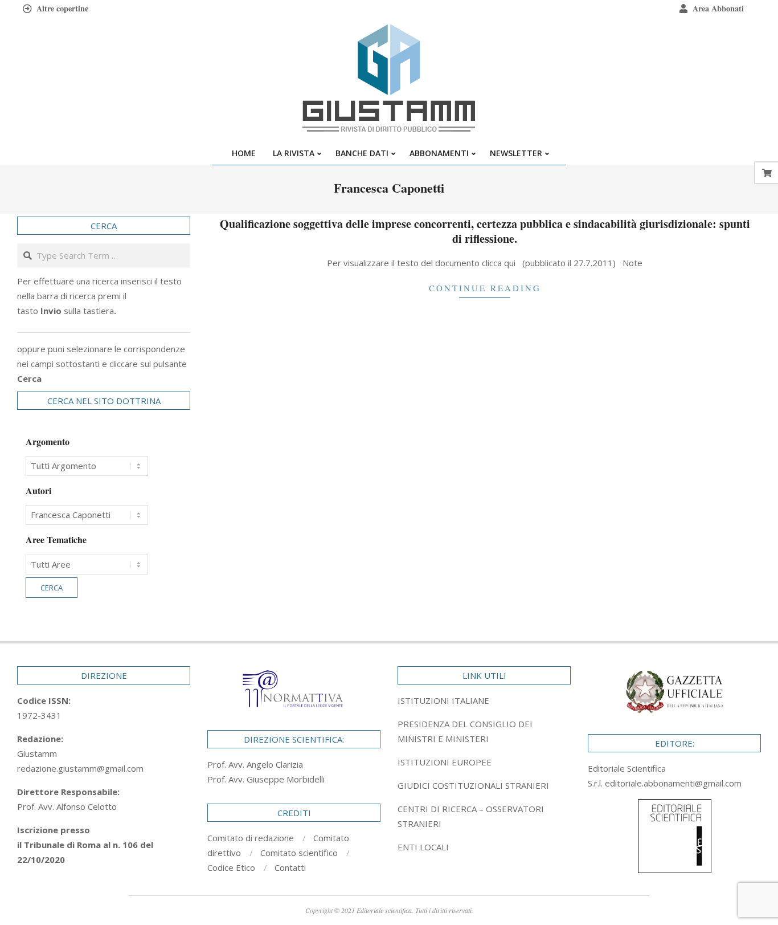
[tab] (484, 731)
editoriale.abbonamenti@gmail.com (673, 783)
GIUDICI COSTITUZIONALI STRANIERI (473, 785)
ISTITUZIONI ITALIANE (443, 700)
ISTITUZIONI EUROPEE (445, 762)
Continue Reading (485, 288)
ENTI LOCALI (423, 847)
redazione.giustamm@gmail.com (80, 768)
